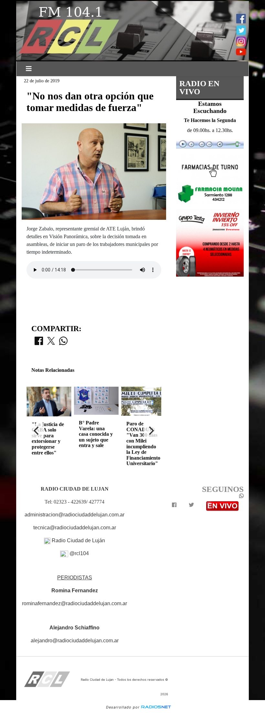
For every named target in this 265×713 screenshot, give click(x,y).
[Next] (151, 430)
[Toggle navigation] (29, 69)
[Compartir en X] (51, 343)
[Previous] (37, 430)
